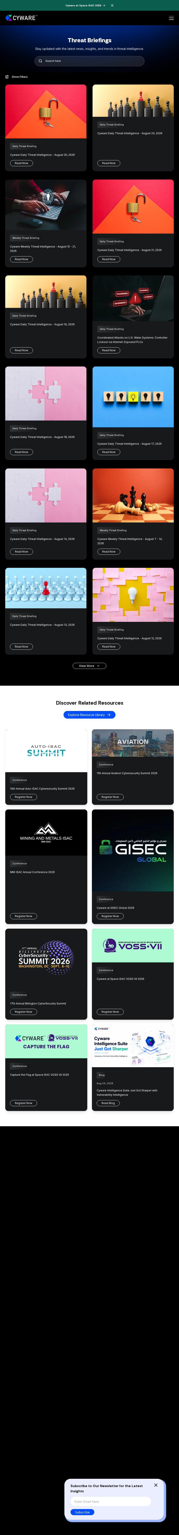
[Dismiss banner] (112, 5)
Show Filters (20, 76)
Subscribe (82, 1512)
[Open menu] (171, 18)
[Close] (156, 1485)
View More (86, 666)
